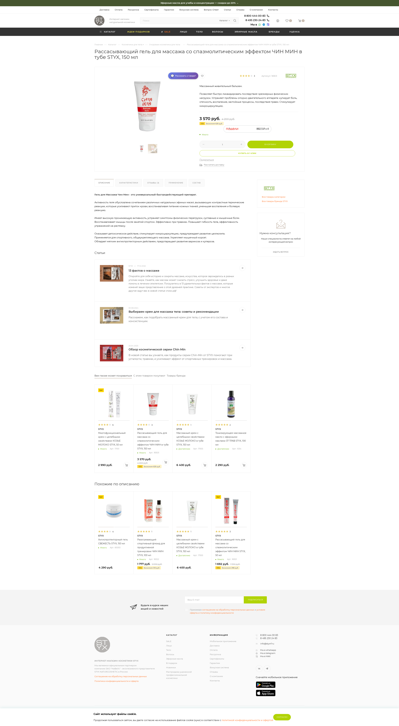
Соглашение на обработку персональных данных (120, 676)
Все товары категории (273, 197)
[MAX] (267, 24)
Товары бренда (176, 375)
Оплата (214, 650)
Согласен (282, 717)
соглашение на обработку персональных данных (228, 609)
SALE (168, 641)
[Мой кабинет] (277, 21)
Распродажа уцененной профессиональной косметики (179, 675)
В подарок (171, 663)
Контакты (215, 680)
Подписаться (255, 600)
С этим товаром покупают (149, 375)
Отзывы (214, 672)
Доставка (215, 645)
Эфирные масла (174, 658)
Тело (168, 650)
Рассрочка (215, 654)
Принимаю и (227, 611)
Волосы (170, 654)
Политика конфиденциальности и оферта (116, 681)
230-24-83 (255, 20)
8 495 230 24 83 (268, 638)
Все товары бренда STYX (275, 201)
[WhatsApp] (259, 24)
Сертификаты (217, 658)
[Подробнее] (242, 268)
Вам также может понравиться (113, 375)
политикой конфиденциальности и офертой (247, 720)
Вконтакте (259, 668)
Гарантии (215, 663)
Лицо (169, 645)
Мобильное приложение (223, 641)
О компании (216, 676)
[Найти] (235, 20)
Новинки (171, 667)
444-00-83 (255, 16)
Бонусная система (219, 667)
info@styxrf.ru (267, 643)
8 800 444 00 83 (269, 635)
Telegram (267, 668)
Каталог (171, 635)
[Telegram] (263, 24)
